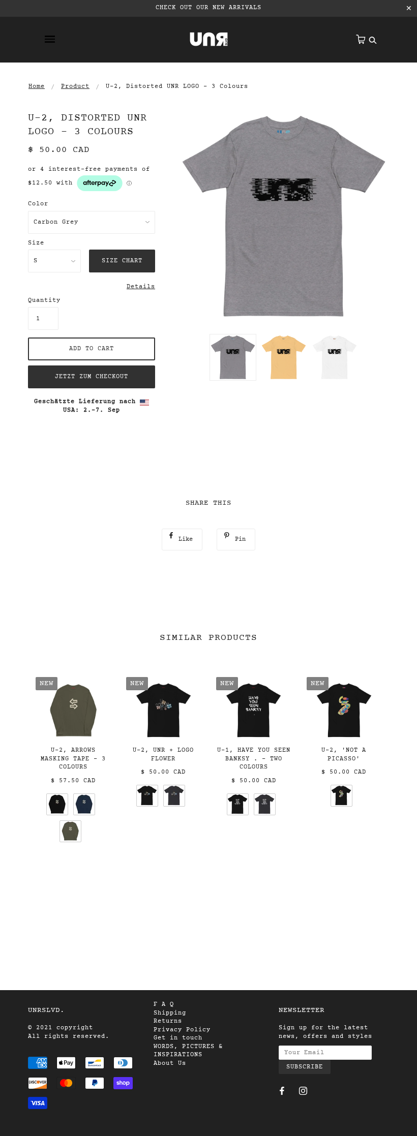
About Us (170, 1063)
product (75, 86)
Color (38, 204)
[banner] (208, 39)
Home (36, 86)
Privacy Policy (182, 1030)
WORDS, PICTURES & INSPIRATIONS (188, 1050)
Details (141, 287)
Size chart (122, 261)
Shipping (170, 1013)
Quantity (43, 300)
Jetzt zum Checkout (91, 377)
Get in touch (178, 1038)
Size (36, 243)
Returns (168, 1021)
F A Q (164, 1004)
